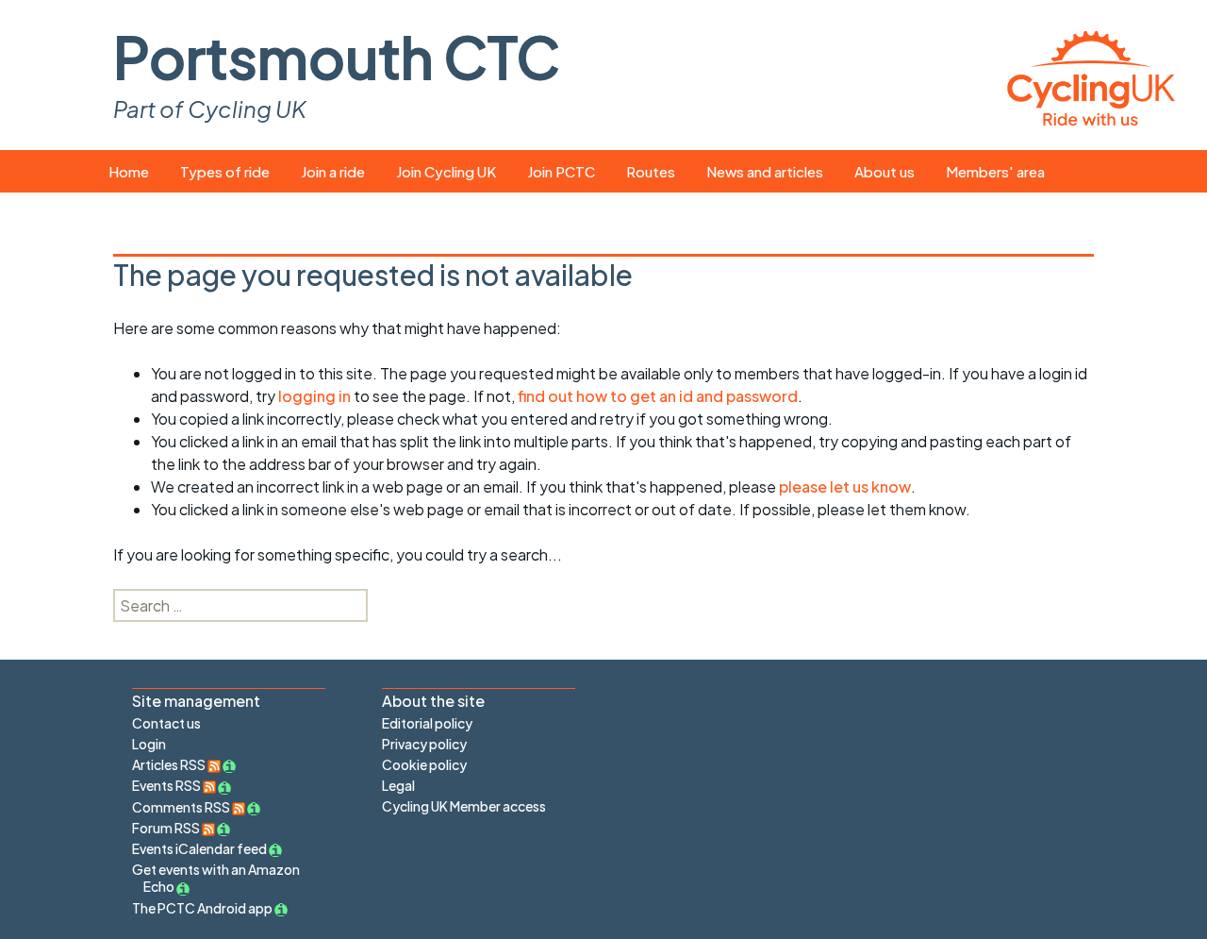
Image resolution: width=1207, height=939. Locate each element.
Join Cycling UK (446, 171)
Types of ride (225, 171)
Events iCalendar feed (199, 848)
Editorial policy (427, 722)
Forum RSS (167, 827)
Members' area (995, 171)
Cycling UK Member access (464, 805)
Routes (650, 171)
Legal (398, 785)
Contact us (166, 722)
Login (149, 743)
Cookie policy (424, 764)
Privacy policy (424, 743)
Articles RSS (169, 764)
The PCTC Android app (202, 907)
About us (884, 171)
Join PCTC (561, 171)
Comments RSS (182, 806)
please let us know (845, 486)
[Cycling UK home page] (1091, 75)
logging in (314, 396)
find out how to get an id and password (658, 396)
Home (128, 171)
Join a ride (333, 171)
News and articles (764, 171)
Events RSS (167, 785)
